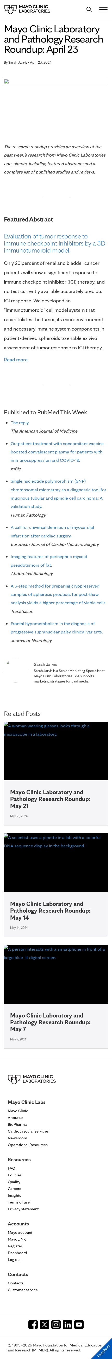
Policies (15, 1174)
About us (15, 1117)
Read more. (16, 359)
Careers (14, 1188)
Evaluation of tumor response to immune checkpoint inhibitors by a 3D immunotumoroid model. (54, 243)
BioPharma (17, 1124)
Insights (14, 1195)
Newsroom (17, 1137)
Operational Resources (28, 1144)
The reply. (20, 422)
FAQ (11, 1168)
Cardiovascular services (28, 1131)
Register (15, 1245)
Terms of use (19, 1202)
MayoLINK (17, 1239)
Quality (14, 1181)
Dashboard (17, 1252)
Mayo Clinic (18, 1110)
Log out (14, 1259)
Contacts (15, 1282)
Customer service (23, 1289)
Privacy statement (23, 1208)
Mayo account (20, 1232)
